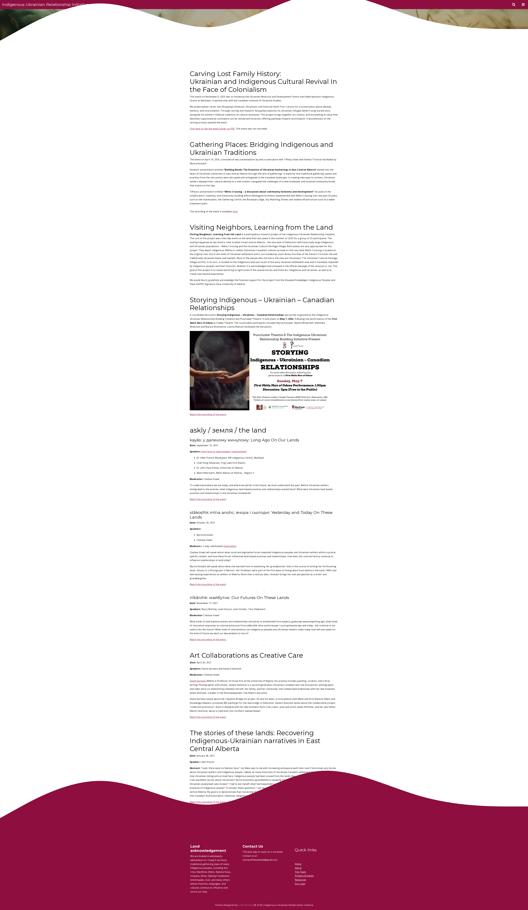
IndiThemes (245, 905)
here (235, 211)
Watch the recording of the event (208, 717)
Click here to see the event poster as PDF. (212, 128)
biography (230, 546)
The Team (300, 871)
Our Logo (300, 883)
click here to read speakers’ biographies (224, 451)
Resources (300, 879)
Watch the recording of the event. (208, 414)
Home (298, 863)
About (298, 867)
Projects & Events (304, 875)
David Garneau (198, 680)
